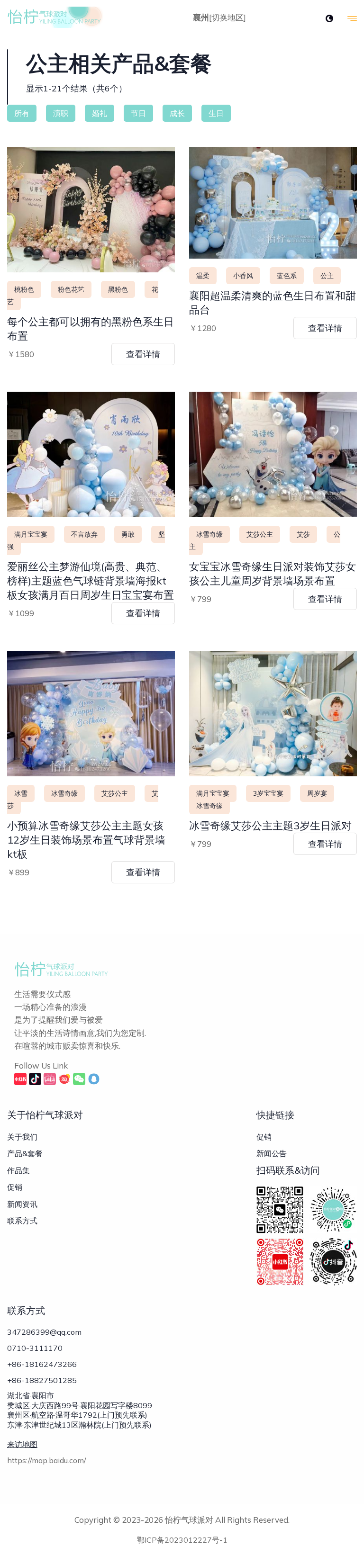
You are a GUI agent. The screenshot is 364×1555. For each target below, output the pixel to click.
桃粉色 (24, 289)
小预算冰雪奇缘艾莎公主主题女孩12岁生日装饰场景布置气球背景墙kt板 (86, 840)
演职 (60, 113)
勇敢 (128, 534)
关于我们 (22, 1137)
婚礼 (99, 113)
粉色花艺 (71, 289)
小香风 (243, 275)
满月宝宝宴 (30, 534)
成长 (177, 113)
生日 (216, 113)
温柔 (202, 275)
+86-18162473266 (42, 1364)
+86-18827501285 (42, 1380)
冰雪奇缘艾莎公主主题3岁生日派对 (270, 825)
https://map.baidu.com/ (46, 1460)
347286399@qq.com (44, 1332)
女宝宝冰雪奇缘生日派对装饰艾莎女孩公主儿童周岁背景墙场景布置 (272, 573)
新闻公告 (271, 1153)
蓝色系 (287, 275)
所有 (21, 113)
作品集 (18, 1170)
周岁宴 (317, 793)
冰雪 (20, 793)
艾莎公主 (259, 534)
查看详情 (143, 354)
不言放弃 (84, 534)
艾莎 (303, 534)
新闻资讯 (22, 1204)
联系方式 (22, 1220)
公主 (327, 275)
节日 (138, 113)
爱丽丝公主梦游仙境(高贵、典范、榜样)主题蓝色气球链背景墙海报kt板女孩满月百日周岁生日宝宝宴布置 (90, 581)
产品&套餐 (25, 1153)
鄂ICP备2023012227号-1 (182, 1540)
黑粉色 (118, 289)
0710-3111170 (35, 1348)
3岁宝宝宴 (268, 793)
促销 (14, 1187)
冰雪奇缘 (209, 534)
